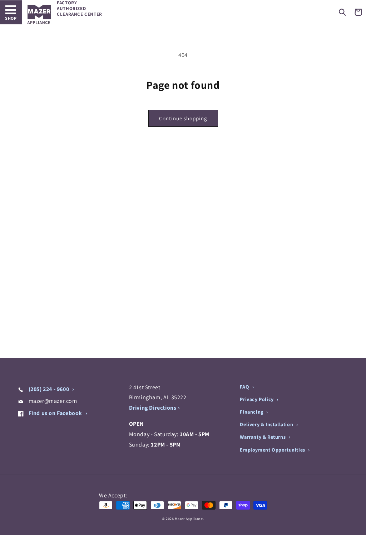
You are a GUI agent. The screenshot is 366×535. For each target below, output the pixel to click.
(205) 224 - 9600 (48, 389)
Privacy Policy (257, 399)
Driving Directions (153, 407)
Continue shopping (183, 118)
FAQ (245, 387)
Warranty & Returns (263, 437)
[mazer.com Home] (39, 14)
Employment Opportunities (273, 450)
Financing (252, 412)
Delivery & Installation (267, 424)
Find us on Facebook (55, 413)
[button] (342, 12)
